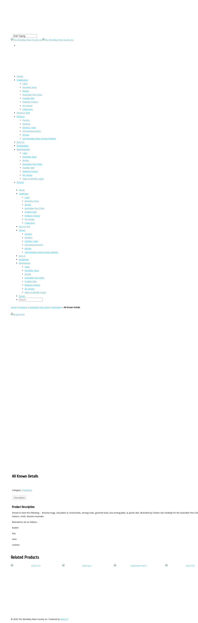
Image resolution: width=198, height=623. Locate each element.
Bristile (25, 91)
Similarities (24, 259)
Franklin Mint (28, 167)
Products (23, 307)
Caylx (24, 83)
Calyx (24, 153)
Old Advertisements (31, 131)
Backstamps (23, 149)
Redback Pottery (30, 101)
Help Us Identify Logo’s (33, 178)
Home (22, 190)
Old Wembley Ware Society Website (39, 138)
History (21, 116)
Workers (26, 124)
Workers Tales (29, 127)
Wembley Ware (29, 87)
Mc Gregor (27, 175)
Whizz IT (64, 619)
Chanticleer (56, 307)
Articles (28, 248)
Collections (30, 223)
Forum (20, 182)
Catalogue (22, 79)
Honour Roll (24, 226)
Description (19, 497)
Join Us (22, 255)
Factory (26, 120)
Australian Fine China (32, 94)
